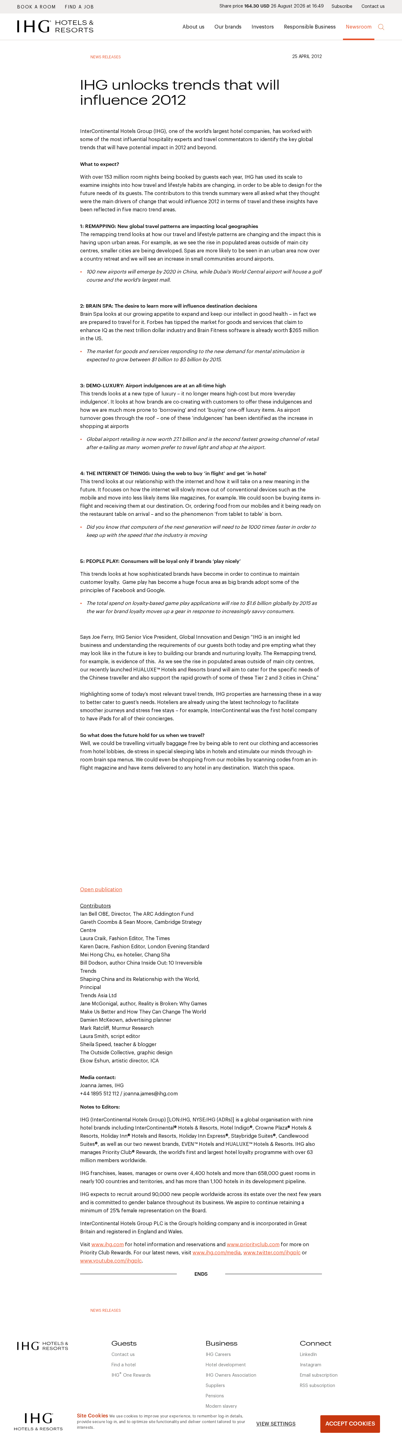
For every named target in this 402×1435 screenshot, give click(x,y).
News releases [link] (105, 57)
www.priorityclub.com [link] (253, 1244)
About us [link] (193, 26)
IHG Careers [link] (218, 1355)
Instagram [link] (310, 1365)
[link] (64, 34)
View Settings (276, 1424)
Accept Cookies (350, 1424)
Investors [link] (263, 26)
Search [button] (381, 27)
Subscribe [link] (342, 6)
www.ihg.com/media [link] (217, 1252)
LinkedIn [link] (308, 1355)
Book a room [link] (36, 7)
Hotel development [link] (226, 1365)
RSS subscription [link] (317, 1386)
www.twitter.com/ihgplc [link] (272, 1252)
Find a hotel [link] (123, 1365)
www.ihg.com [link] (107, 1244)
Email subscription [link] (319, 1375)
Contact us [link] (373, 6)
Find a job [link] (79, 7)
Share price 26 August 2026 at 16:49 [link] (272, 6)
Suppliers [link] (215, 1386)
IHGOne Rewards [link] (131, 1375)
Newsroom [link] (359, 26)
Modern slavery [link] (221, 1406)
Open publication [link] (101, 889)
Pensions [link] (215, 1396)
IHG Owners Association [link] (231, 1375)
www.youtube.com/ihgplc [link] (111, 1260)
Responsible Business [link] (310, 26)
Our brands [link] (228, 26)
